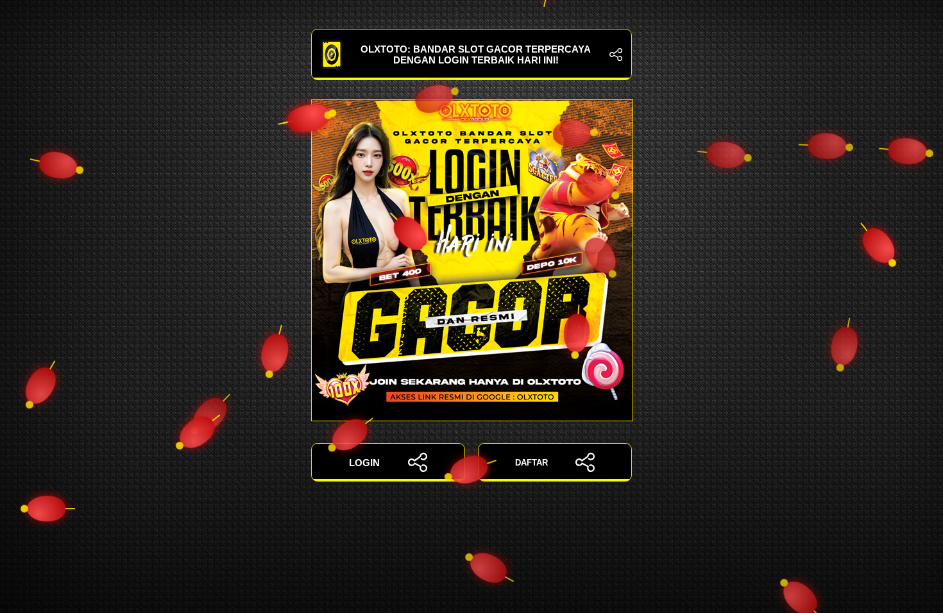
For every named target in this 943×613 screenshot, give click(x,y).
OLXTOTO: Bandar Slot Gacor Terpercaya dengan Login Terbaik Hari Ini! (476, 54)
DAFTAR (531, 462)
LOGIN (364, 462)
